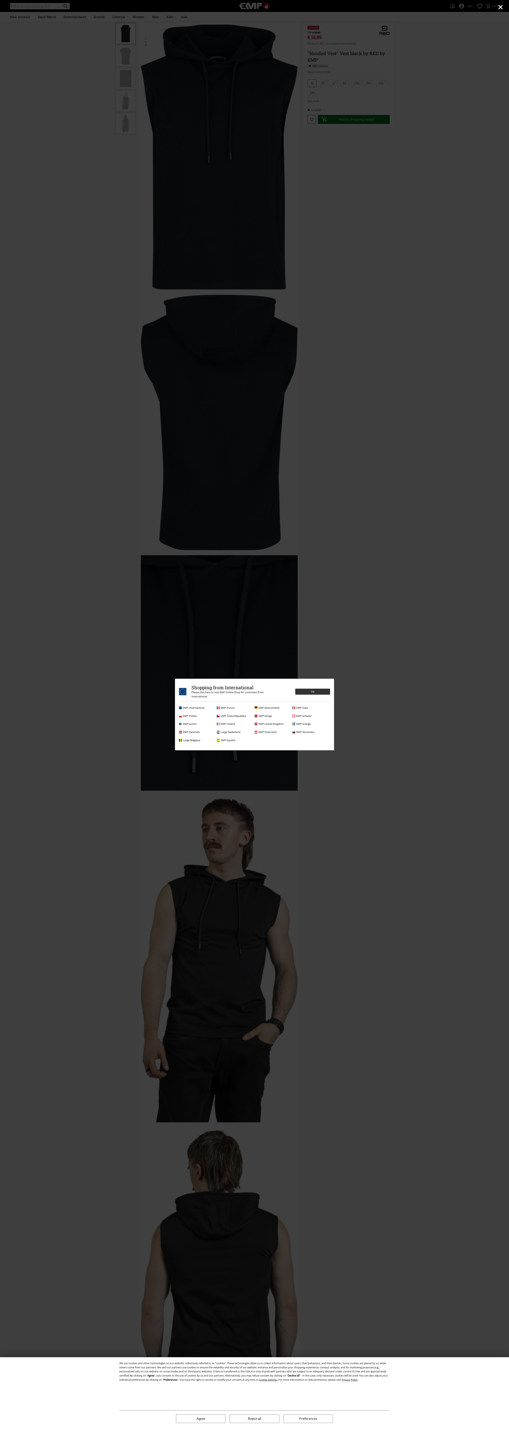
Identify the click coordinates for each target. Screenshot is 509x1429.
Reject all (254, 1418)
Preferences (308, 1418)
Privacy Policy (350, 1379)
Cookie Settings (268, 1379)
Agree (201, 1418)
